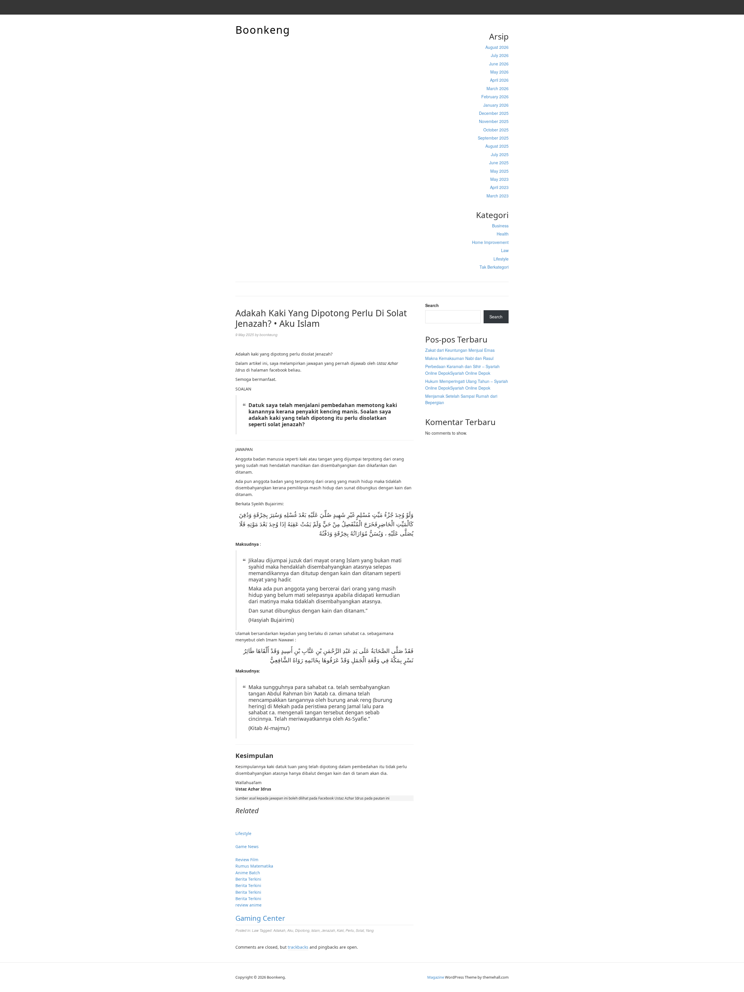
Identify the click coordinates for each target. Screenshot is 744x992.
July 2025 (500, 154)
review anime (248, 905)
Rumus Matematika (254, 866)
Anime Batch (247, 872)
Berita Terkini (248, 879)
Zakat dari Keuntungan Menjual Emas (460, 350)
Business (500, 226)
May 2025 (499, 171)
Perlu (350, 930)
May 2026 (499, 72)
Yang (370, 930)
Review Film (246, 859)
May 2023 (499, 179)
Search (432, 305)
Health (503, 234)
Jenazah (328, 930)
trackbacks (298, 947)
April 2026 (499, 80)
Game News (247, 846)
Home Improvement (490, 242)
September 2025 (493, 138)
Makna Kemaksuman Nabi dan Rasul (459, 358)
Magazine (435, 977)
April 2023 (499, 187)
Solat (360, 930)
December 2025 (494, 113)
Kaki (340, 930)
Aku (290, 930)
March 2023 (498, 196)
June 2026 (499, 64)
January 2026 (496, 105)
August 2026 (497, 47)
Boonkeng (262, 30)
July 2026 (500, 55)
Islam (315, 930)
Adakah (279, 930)
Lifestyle (501, 259)
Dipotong (302, 930)
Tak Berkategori (494, 267)
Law (505, 250)
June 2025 (499, 162)
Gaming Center (260, 918)
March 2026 (498, 88)
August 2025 (497, 146)
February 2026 (495, 96)
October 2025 (496, 130)
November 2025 (494, 121)
